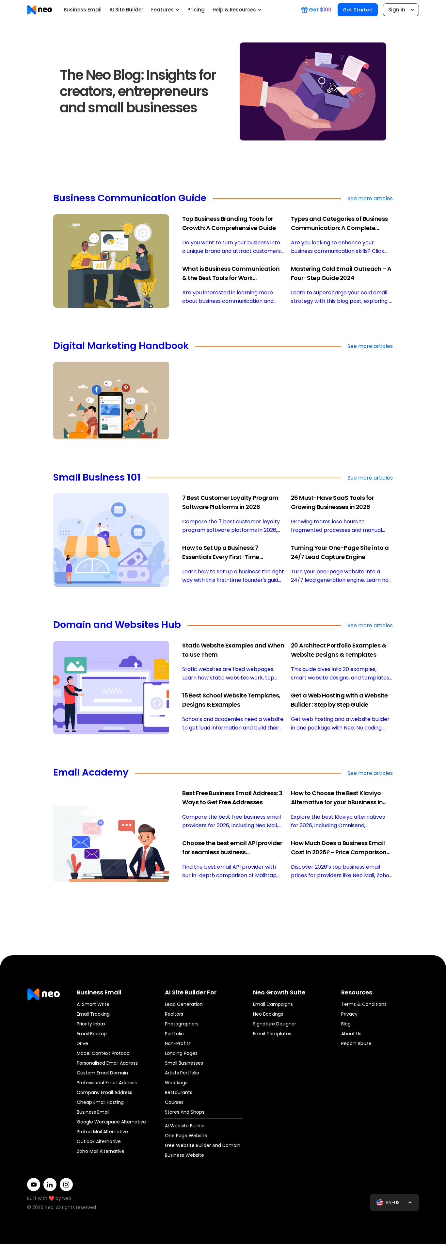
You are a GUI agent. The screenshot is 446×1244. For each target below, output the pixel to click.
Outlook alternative (99, 1141)
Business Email (83, 9)
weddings (176, 1082)
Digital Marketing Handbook (121, 346)
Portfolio (174, 1033)
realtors (174, 1014)
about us (351, 1033)
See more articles (370, 198)
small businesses (184, 1063)
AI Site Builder (126, 9)
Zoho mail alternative (100, 1151)
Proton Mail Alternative (102, 1131)
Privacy (349, 1014)
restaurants (178, 1092)
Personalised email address (107, 1063)
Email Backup (92, 1033)
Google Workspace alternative (111, 1122)
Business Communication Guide (129, 199)
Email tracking (93, 1014)
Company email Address (104, 1092)
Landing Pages (181, 1053)
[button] (165, 10)
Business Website (184, 1155)
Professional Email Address (107, 1082)
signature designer (274, 1024)
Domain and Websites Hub (117, 625)
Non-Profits (178, 1043)
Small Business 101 (97, 478)
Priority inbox (91, 1024)
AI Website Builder (185, 1125)
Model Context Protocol (104, 1053)
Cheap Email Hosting (100, 1102)
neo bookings (268, 1014)
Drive (82, 1043)
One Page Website (186, 1135)
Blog (346, 1024)
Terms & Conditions (364, 1004)
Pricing (196, 9)
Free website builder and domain (202, 1145)
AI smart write (93, 1004)
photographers (182, 1024)
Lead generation (184, 1004)
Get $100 (320, 9)
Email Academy (90, 773)
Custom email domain (102, 1073)
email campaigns (273, 1004)
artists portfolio (182, 1073)
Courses (174, 1102)
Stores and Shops (184, 1112)
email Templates (272, 1033)
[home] (39, 10)
